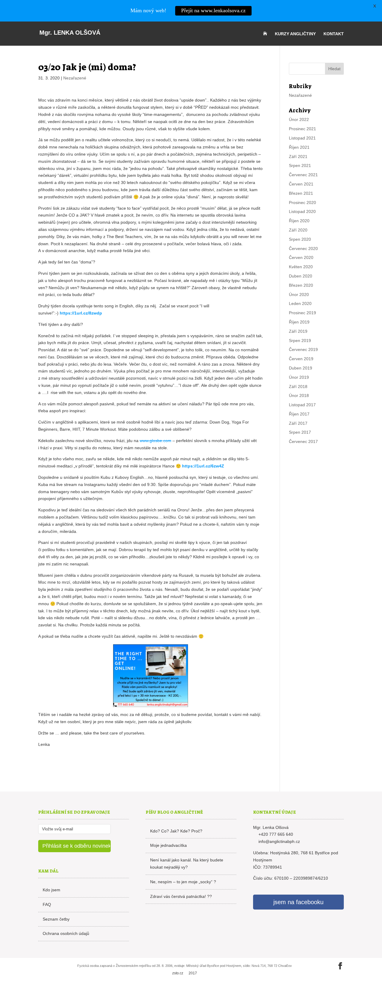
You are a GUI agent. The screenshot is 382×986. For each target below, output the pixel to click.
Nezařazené (74, 78)
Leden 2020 (300, 303)
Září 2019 (298, 331)
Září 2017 (298, 423)
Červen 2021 (301, 184)
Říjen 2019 (299, 322)
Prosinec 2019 (302, 312)
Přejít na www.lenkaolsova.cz (213, 10)
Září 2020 (298, 230)
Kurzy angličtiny (295, 34)
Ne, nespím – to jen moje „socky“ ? (183, 881)
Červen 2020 (301, 257)
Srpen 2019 (300, 340)
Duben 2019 (300, 368)
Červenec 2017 (303, 441)
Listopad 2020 (302, 211)
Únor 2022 (299, 119)
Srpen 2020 (300, 239)
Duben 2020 (300, 276)
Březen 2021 (301, 193)
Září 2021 (298, 156)
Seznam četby (56, 919)
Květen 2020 (301, 266)
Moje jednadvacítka (168, 845)
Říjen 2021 (299, 147)
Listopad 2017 (302, 404)
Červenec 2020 (303, 248)
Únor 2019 (299, 377)
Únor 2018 (299, 395)
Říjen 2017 (299, 414)
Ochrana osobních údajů (66, 933)
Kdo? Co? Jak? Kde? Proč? (176, 831)
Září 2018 (298, 386)
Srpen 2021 (300, 165)
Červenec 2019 (303, 349)
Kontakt (334, 34)
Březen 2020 (301, 285)
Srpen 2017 (300, 432)
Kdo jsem (51, 889)
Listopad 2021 (302, 138)
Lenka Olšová (69, 32)
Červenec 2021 (303, 174)
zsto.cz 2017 (184, 973)
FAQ (47, 904)
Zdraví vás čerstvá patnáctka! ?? (181, 896)
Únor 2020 (299, 294)
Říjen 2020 (299, 220)
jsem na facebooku (298, 902)
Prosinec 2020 (302, 202)
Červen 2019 (301, 358)
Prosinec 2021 (302, 128)
